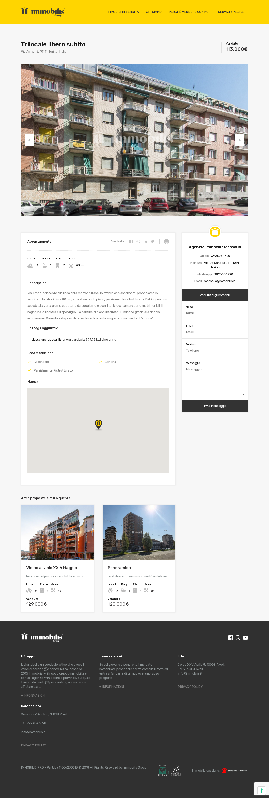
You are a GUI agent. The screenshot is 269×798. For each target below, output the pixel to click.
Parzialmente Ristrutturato (53, 370)
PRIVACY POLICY (33, 745)
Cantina (110, 362)
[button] (98, 425)
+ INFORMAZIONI (33, 695)
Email (189, 325)
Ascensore (41, 362)
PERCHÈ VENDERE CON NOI (189, 12)
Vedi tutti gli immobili (215, 295)
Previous (29, 140)
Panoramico (119, 567)
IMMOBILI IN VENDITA (123, 12)
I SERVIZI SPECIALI (230, 12)
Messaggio (193, 363)
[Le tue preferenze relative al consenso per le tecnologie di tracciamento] (262, 791)
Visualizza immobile (57, 549)
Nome (190, 306)
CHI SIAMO (154, 12)
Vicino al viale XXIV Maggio (51, 567)
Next (239, 140)
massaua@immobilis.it (220, 281)
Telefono (191, 344)
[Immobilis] (43, 16)
